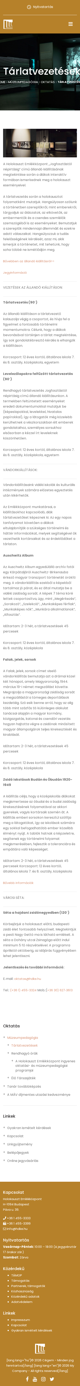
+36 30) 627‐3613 (60, 990)
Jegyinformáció (15, 272)
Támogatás (20, 1280)
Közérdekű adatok (25, 1296)
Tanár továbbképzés (24, 1086)
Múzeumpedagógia (23, 82)
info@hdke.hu (17, 1229)
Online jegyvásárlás (22, 1161)
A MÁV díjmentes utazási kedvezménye (38, 1095)
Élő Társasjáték (23, 1078)
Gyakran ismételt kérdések (29, 1128)
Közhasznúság (22, 1291)
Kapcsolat (15, 1136)
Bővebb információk (18, 883)
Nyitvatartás (43, 6)
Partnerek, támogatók (28, 1286)
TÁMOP (16, 1275)
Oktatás (48, 82)
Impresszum (20, 1320)
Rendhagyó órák (24, 1053)
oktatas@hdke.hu (27, 979)
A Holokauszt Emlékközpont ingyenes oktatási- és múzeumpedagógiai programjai (45, 1066)
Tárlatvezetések (24, 1045)
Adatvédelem (21, 1302)
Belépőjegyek (18, 1152)
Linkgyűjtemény (19, 1144)
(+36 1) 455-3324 (23, 990)
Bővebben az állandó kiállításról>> (28, 261)
